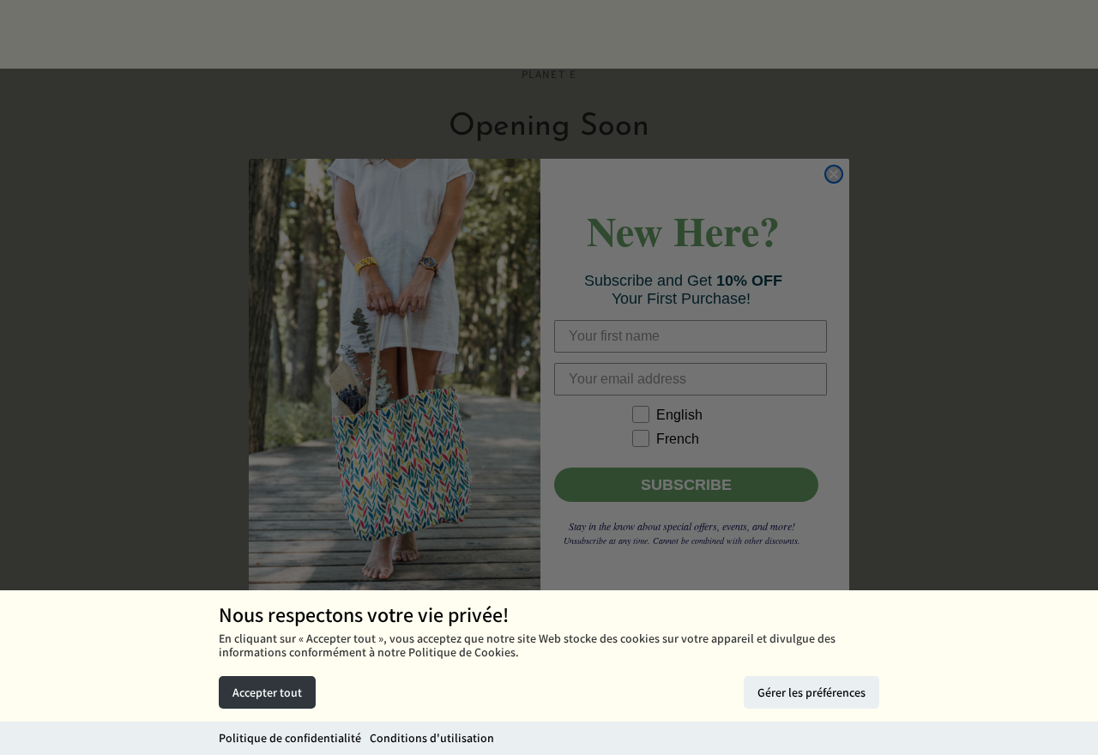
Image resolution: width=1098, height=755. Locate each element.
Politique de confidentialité (290, 738)
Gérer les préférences (811, 692)
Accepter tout (267, 692)
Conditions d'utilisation (432, 738)
